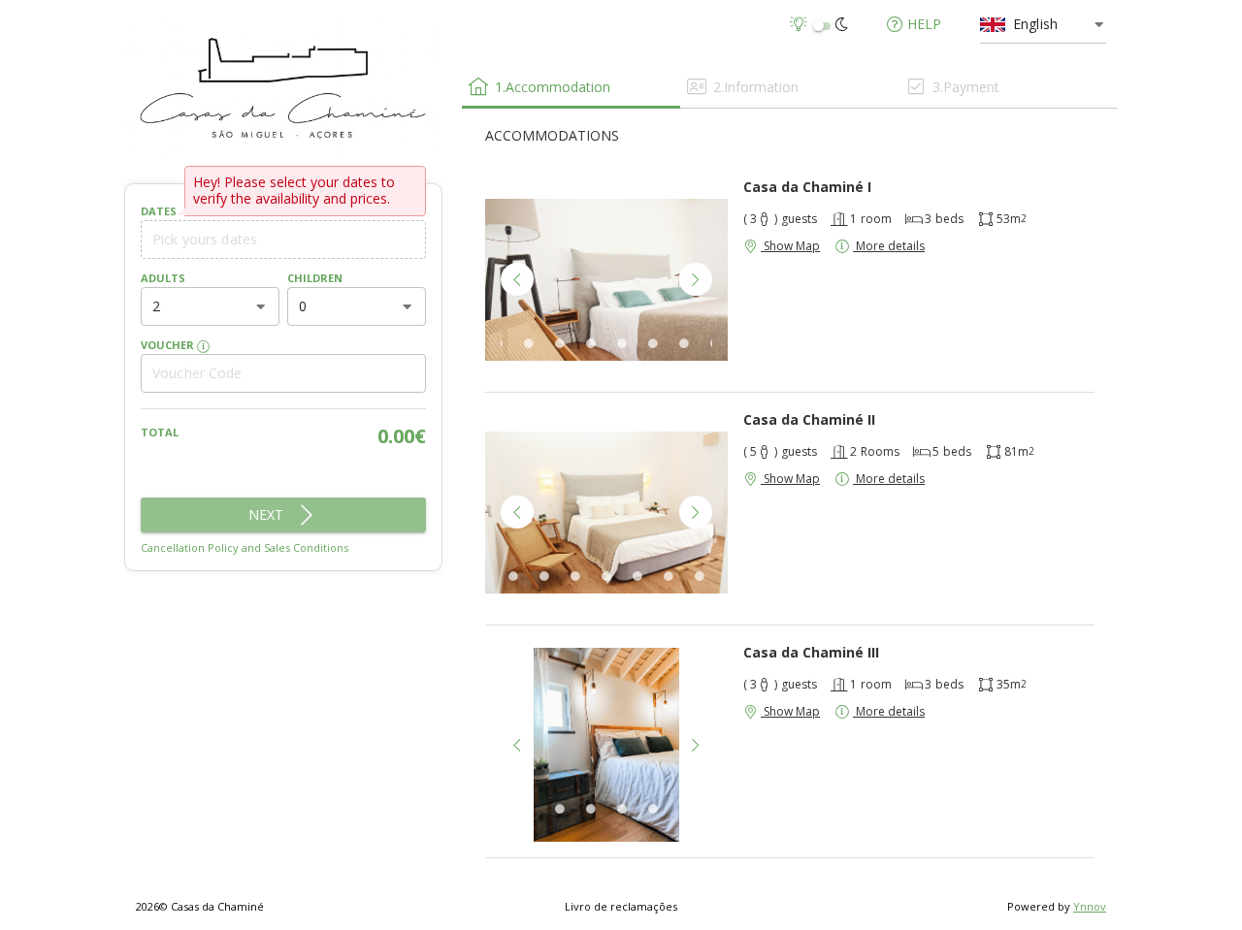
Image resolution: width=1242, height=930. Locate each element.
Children (315, 278)
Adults (163, 278)
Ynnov (1089, 906)
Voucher (169, 344)
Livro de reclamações (621, 906)
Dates (159, 211)
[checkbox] (822, 25)
